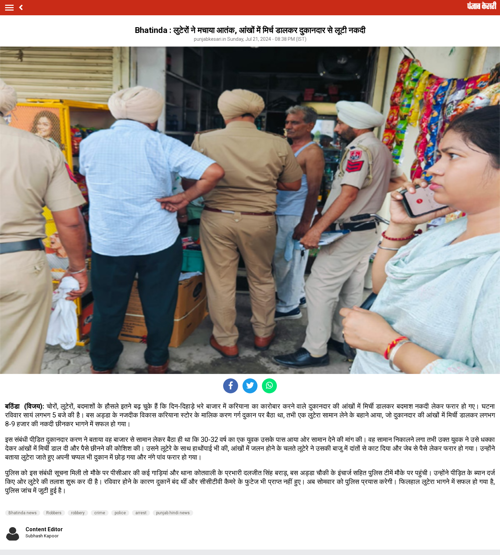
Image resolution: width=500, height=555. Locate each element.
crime (99, 513)
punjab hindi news (173, 513)
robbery (78, 513)
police (120, 513)
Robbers (54, 513)
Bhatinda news (23, 513)
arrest (141, 513)
